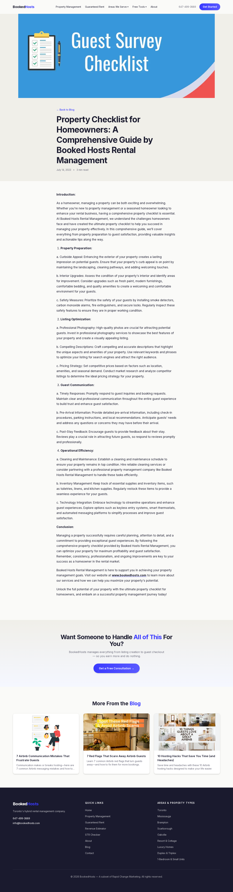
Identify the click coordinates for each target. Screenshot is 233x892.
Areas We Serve (118, 6)
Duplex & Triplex (166, 853)
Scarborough (164, 828)
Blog (87, 846)
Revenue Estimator (95, 828)
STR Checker (92, 834)
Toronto (161, 810)
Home (88, 810)
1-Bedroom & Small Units (171, 859)
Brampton (162, 822)
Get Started (210, 6)
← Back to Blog (65, 109)
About (154, 6)
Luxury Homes (165, 846)
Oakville (161, 834)
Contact (89, 853)
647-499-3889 (187, 6)
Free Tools (140, 6)
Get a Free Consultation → (116, 668)
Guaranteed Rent (94, 6)
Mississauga (164, 816)
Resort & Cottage (167, 840)
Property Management (68, 6)
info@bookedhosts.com (26, 823)
